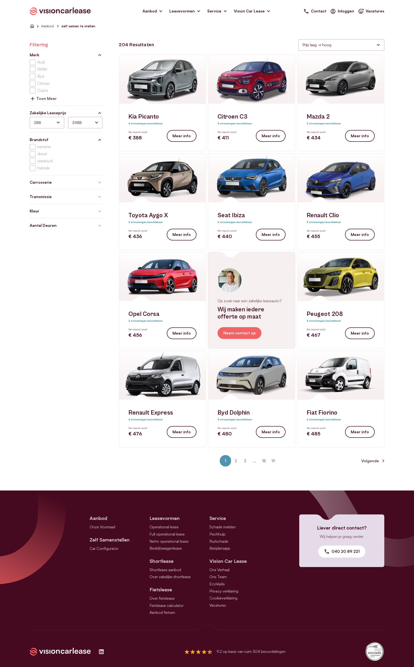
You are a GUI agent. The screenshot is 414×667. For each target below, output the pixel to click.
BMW (42, 69)
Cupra (42, 90)
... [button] (254, 460)
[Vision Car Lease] (60, 10)
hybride (43, 167)
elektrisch (45, 161)
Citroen (43, 83)
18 (264, 460)
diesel (42, 153)
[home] (32, 26)
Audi (41, 62)
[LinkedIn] (101, 652)
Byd (40, 76)
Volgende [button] (370, 460)
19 (273, 460)
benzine (44, 146)
